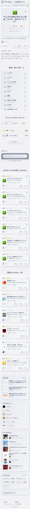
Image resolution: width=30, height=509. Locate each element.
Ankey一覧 (7, 5)
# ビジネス (6, 478)
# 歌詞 (12, 482)
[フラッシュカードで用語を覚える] (23, 67)
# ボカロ (4, 50)
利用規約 (17, 502)
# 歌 (9, 50)
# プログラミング (21, 478)
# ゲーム (19, 482)
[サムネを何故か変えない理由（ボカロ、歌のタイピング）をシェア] (19, 46)
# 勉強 (12, 478)
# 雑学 (24, 482)
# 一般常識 (6, 482)
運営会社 (6, 502)
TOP (2, 5)
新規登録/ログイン (20, 2)
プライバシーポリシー (8, 504)
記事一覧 (24, 377)
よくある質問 (18, 504)
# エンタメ (6, 485)
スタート (15, 26)
